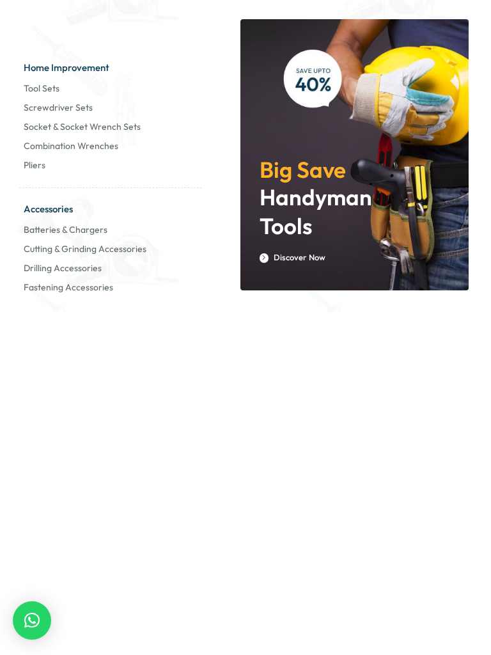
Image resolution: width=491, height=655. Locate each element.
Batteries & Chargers (65, 229)
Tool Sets (41, 88)
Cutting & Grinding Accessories (85, 249)
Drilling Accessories (63, 268)
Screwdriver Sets (58, 107)
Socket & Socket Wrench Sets (82, 126)
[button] (32, 620)
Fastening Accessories (68, 287)
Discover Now (298, 257)
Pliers (34, 165)
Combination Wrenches (71, 146)
